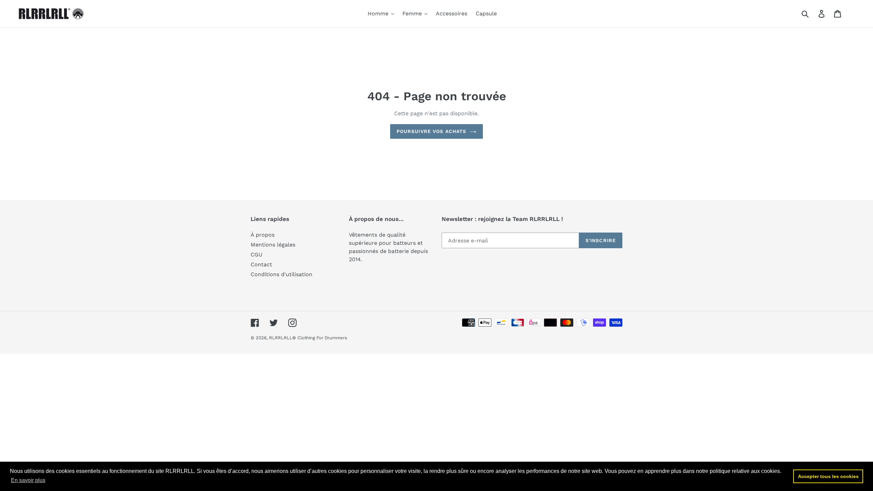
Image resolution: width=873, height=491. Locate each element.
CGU (256, 254)
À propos (263, 235)
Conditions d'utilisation (281, 274)
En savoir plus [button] (28, 480)
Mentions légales (273, 244)
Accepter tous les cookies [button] (828, 476)
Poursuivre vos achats (432, 131)
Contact (261, 264)
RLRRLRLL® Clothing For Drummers (308, 337)
